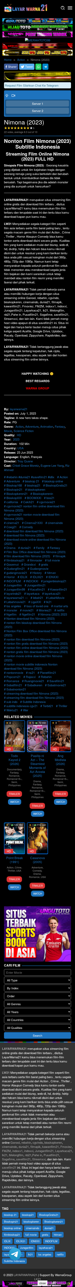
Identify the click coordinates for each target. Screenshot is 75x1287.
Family (40, 548)
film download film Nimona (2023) (28, 556)
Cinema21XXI (33, 523)
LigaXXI (36, 602)
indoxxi (28, 1151)
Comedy (27, 527)
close (42, 1283)
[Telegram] (45, 67)
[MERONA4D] (37, 45)
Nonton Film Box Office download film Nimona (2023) (35, 633)
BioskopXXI (14, 498)
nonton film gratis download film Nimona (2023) (37, 643)
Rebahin (46, 677)
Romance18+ (14, 778)
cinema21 (12, 523)
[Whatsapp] (38, 67)
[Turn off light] (7, 95)
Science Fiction (24, 431)
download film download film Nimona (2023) (34, 531)
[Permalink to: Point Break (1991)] (14, 838)
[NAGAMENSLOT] (37, 34)
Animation (46, 426)
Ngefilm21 (28, 614)
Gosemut (12, 564)
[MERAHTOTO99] (38, 40)
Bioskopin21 (14, 489)
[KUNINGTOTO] (37, 75)
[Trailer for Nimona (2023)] (13, 95)
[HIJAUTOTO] (37, 27)
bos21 (50, 498)
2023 (16, 439)
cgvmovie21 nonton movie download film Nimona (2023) (32, 516)
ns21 (31, 672)
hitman (51, 573)
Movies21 (45, 610)
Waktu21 (12, 710)
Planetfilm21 (48, 672)
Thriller (62, 706)
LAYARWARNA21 (25, 1275)
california (12, 502)
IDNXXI (53, 577)
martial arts (61, 606)
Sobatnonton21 (16, 689)
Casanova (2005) (37, 860)
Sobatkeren (34, 685)
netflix (61, 610)
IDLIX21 (38, 577)
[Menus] (70, 8)
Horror (10, 577)
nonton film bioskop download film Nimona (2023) (33, 625)
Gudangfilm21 (15, 568)
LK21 (37, 1279)
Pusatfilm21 (51, 1155)
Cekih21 (28, 502)
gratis (44, 564)
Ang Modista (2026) (60, 759)
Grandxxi (30, 564)
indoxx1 (17, 1151)
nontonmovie (14, 672)
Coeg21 (11, 527)
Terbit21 (48, 706)
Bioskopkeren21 (17, 493)
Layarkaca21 (63, 1151)
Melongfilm (16, 1155)
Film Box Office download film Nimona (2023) (36, 552)
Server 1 (37, 103)
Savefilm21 (56, 681)
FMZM (6, 1151)
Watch (14, 802)
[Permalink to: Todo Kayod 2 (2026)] (14, 736)
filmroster (36, 560)
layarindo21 (13, 593)
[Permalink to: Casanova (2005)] (37, 838)
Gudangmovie (39, 568)
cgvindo (38, 1142)
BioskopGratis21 (56, 485)
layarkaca (33, 593)
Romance (12, 681)
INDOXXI (32, 581)
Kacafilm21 (37, 589)
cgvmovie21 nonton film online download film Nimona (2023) (34, 508)
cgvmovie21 (47, 502)
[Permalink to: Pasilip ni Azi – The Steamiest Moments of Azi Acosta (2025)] (37, 736)
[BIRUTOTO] (37, 21)
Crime (18, 867)
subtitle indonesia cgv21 (22, 706)
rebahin (26, 1142)
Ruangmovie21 (34, 681)
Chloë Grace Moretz (25, 465)
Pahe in (37, 1155)
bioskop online (53, 481)
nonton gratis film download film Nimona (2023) (37, 652)
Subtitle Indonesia (34, 702)
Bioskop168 (14, 485)
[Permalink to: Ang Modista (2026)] (60, 736)
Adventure (32, 426)
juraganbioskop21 (54, 581)
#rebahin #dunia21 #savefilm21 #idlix (30, 477)
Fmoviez (66, 1147)
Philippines (14, 785)
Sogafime (8, 1159)
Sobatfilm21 (14, 685)
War (25, 710)
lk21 (49, 602)
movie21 (28, 610)
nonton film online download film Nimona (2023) (37, 647)
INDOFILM (13, 581)
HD (19, 435)
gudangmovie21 (16, 573)
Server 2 (37, 111)
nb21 (28, 1155)
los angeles (13, 606)
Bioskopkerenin (43, 493)
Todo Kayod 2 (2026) (14, 759)
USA (20, 448)
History (37, 573)
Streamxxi (39, 1159)
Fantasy (60, 426)
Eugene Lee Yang (52, 465)
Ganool (15, 1142)
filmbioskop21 (15, 560)
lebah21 (38, 598)
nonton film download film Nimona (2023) (33, 639)
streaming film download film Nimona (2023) (35, 697)
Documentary (14, 769)
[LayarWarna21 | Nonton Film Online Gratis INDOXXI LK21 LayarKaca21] (26, 7)
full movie (53, 560)
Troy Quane (25, 461)
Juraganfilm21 (36, 585)
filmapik (60, 556)
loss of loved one (37, 606)
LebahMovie (56, 598)
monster (11, 610)
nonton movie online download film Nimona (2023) (33, 658)
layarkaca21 (53, 593)
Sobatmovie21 (56, 685)
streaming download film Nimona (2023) (32, 693)
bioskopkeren (36, 489)
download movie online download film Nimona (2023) (35, 541)
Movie (8, 431)
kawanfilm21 (50, 1147)
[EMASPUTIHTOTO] (37, 52)
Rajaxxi (31, 677)
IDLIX (23, 577)
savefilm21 (23, 1159)
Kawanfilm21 (58, 589)
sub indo (11, 702)
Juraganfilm (14, 585)
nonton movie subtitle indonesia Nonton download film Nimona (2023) (30, 666)
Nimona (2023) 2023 (53, 614)
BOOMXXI (34, 498)
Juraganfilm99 (15, 589)
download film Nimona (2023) (25, 535)
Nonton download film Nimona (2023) (30, 618)
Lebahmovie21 (16, 602)
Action (19, 426)
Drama (10, 548)
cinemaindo (55, 523)
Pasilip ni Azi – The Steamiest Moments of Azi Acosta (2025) (37, 765)
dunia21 (26, 548)
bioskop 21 (32, 481)
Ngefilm (11, 614)
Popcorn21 (13, 677)
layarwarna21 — (17, 598)
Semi (14, 782)
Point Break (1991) (14, 860)
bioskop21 (33, 485)
